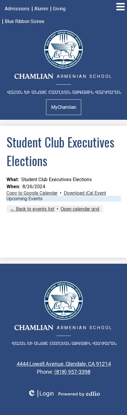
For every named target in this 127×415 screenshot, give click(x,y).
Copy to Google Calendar (32, 193)
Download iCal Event (85, 193)
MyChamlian (63, 107)
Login (40, 393)
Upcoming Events (24, 198)
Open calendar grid (80, 209)
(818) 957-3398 (72, 372)
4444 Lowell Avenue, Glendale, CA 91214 (64, 364)
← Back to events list (32, 209)
